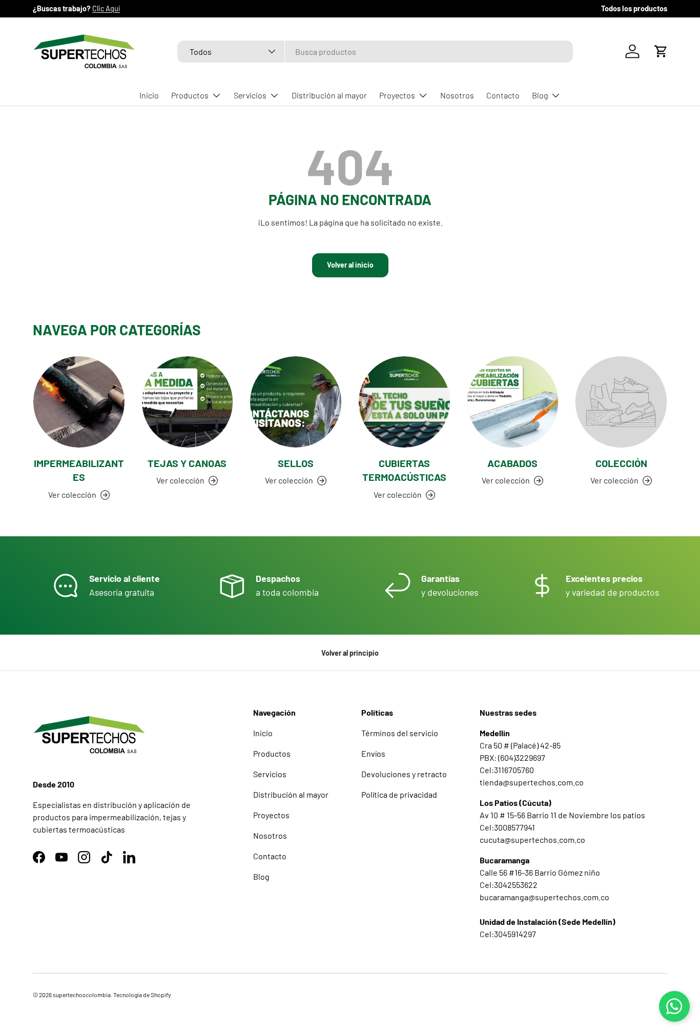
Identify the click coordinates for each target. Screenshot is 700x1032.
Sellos (296, 463)
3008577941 (514, 827)
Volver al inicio (350, 264)
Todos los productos (634, 8)
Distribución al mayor (329, 95)
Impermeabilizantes (79, 470)
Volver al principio (350, 653)
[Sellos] (295, 402)
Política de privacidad (399, 794)
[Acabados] (513, 402)
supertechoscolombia (82, 994)
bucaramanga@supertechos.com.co (544, 897)
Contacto (503, 95)
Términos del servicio (399, 733)
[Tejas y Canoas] (187, 402)
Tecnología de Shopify (142, 994)
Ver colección (614, 480)
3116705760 (514, 770)
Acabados (512, 463)
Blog (540, 95)
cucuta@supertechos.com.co (532, 839)
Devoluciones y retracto (404, 774)
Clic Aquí (106, 8)
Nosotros (457, 95)
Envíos (373, 753)
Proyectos (397, 95)
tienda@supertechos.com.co (532, 782)
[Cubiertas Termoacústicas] (404, 402)
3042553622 (516, 884)
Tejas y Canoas (187, 463)
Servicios (250, 95)
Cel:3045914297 (508, 934)
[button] (661, 51)
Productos (190, 95)
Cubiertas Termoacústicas (404, 470)
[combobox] (375, 52)
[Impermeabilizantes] (79, 402)
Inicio (149, 95)
